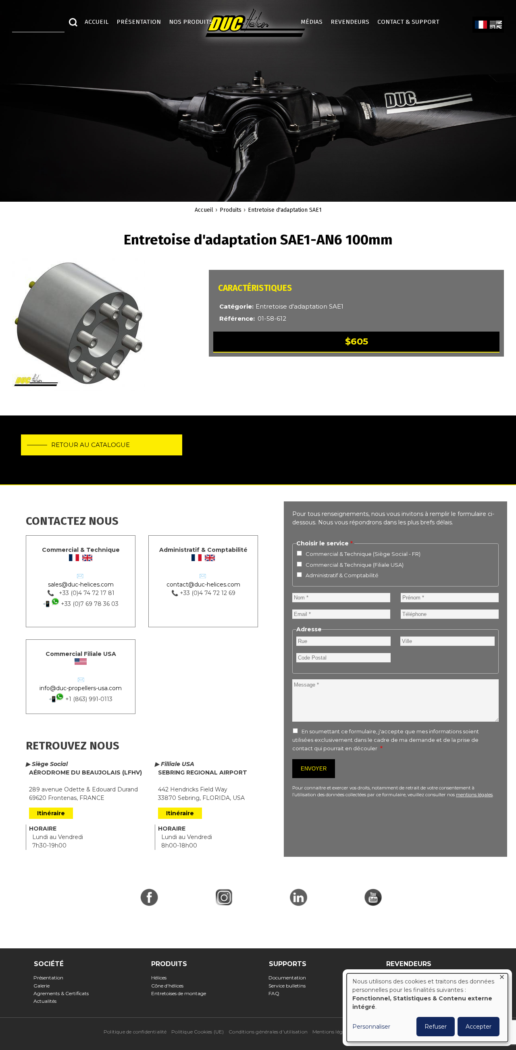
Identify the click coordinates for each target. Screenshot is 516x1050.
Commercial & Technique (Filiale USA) (355, 565)
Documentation (290, 978)
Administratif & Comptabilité (342, 575)
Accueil (204, 210)
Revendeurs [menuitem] (350, 21)
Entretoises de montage (181, 993)
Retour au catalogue (90, 445)
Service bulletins (290, 986)
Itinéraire (51, 813)
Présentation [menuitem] (139, 21)
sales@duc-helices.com (81, 584)
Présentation (51, 978)
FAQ (276, 993)
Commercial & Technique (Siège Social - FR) (363, 554)
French (481, 25)
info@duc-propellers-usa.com (81, 688)
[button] (78, 328)
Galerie (44, 986)
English (495, 25)
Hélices (161, 978)
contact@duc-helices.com (203, 584)
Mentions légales (332, 1032)
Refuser (435, 1026)
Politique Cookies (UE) (197, 1032)
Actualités (47, 1001)
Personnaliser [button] (371, 1026)
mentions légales (474, 794)
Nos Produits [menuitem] (191, 21)
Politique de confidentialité (135, 1032)
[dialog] (427, 1007)
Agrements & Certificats (64, 993)
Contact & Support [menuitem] (412, 21)
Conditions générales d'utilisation (268, 1032)
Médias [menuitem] (311, 21)
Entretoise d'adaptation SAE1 (285, 210)
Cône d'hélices (169, 986)
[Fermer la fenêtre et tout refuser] (502, 978)
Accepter (478, 1026)
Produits (230, 210)
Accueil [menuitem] (96, 21)
